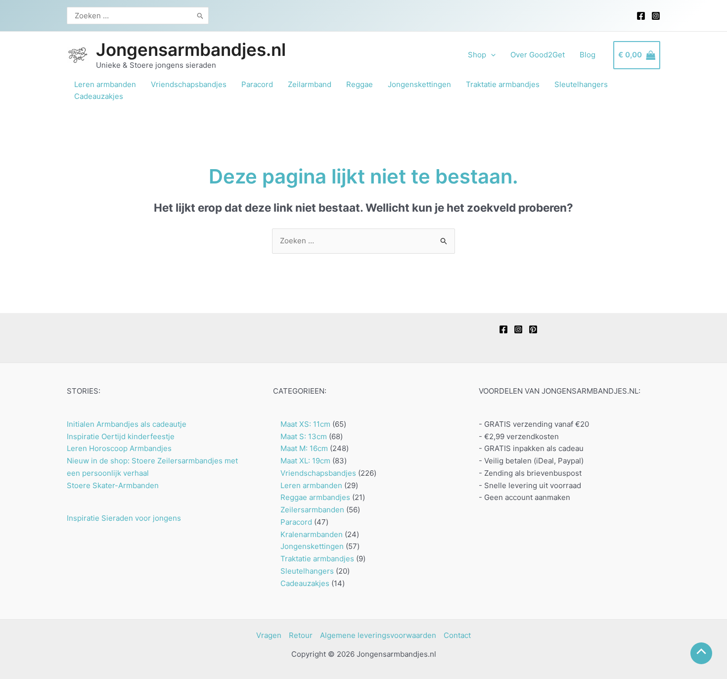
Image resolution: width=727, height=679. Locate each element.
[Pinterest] (533, 329)
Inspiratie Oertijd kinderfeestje (121, 436)
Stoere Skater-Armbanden (113, 485)
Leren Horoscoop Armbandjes (119, 448)
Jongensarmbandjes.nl (191, 49)
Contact (457, 635)
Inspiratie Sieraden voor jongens (124, 518)
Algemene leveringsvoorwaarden (378, 635)
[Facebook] (640, 15)
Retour (301, 635)
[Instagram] (655, 15)
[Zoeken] (200, 15)
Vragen (268, 635)
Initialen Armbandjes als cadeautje (126, 424)
